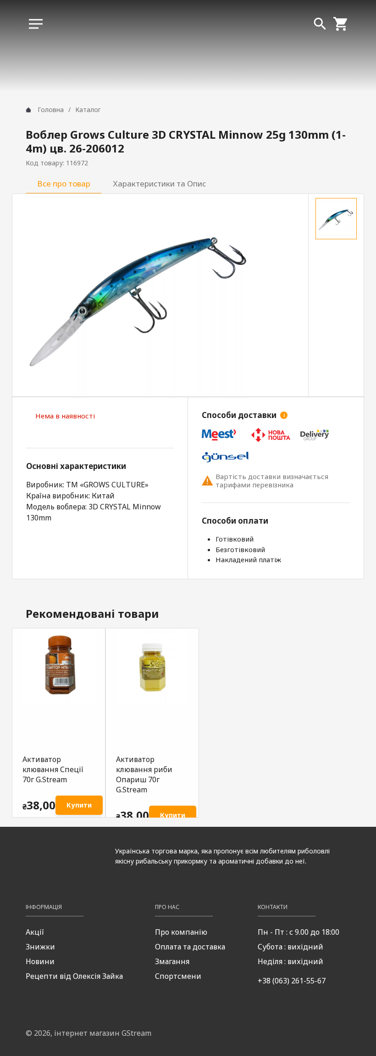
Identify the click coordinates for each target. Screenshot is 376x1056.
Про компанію (181, 932)
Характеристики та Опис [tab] (159, 183)
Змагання (172, 961)
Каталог (88, 109)
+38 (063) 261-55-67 (292, 980)
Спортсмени (178, 976)
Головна (51, 109)
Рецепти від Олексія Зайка (74, 976)
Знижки (40, 946)
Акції (35, 932)
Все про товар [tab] (63, 183)
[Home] (28, 110)
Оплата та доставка (190, 946)
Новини (40, 961)
